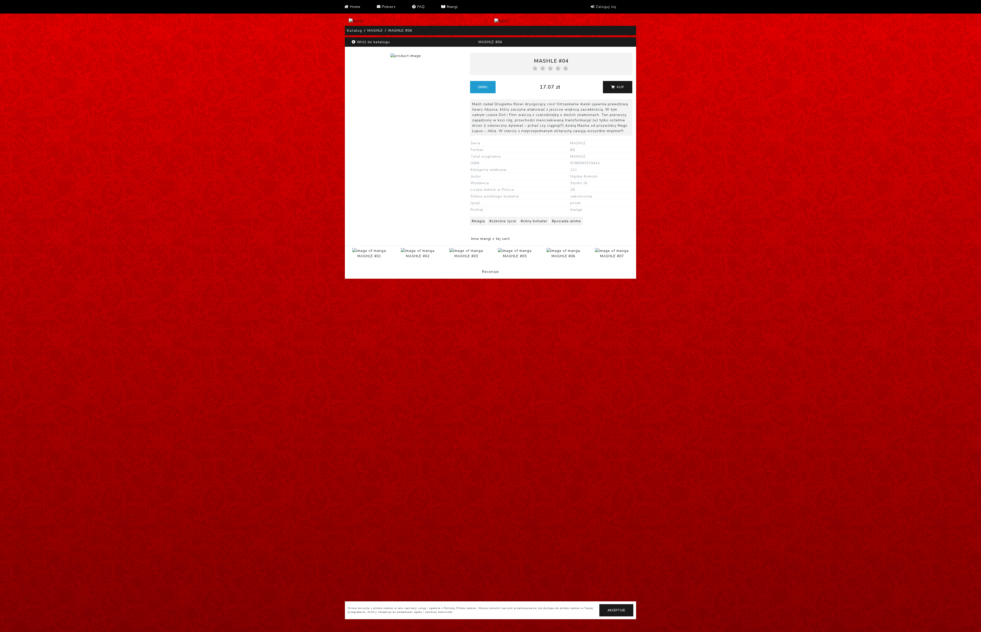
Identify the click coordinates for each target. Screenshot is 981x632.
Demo (482, 87)
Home (354, 6)
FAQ (420, 6)
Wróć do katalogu (373, 42)
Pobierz (388, 6)
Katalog (354, 30)
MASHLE (375, 30)
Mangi (452, 6)
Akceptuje (616, 610)
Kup (620, 87)
